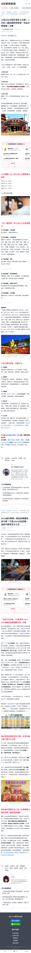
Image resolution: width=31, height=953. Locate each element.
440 (4, 530)
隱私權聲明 (15, 943)
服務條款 (15, 938)
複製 (27, 951)
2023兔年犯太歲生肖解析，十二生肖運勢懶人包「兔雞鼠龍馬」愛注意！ (15, 425)
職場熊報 (9, 12)
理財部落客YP (12, 704)
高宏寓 (4, 35)
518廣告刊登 (15, 935)
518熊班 (3, 12)
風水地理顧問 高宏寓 (8, 29)
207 (4, 31)
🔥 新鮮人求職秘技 (14, 8)
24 (6, 951)
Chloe (4, 527)
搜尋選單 (26, 4)
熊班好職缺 (4, 8)
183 (16, 951)
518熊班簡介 (15, 933)
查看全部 (13, 163)
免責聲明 (15, 940)
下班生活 (15, 510)
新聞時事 (15, 12)
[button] (29, 155)
